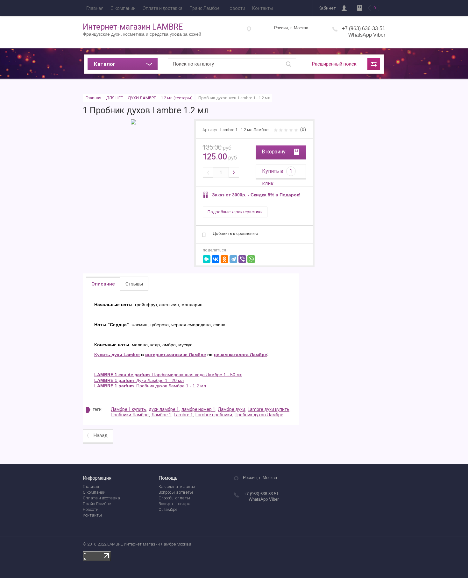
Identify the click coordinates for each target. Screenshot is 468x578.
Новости (235, 8)
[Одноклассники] (224, 259)
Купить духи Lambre (117, 354)
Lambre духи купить (268, 409)
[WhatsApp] (251, 259)
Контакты (262, 8)
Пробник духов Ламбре (259, 414)
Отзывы (134, 284)
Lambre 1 (183, 414)
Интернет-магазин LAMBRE (133, 27)
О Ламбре (168, 509)
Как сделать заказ (177, 486)
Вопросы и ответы (176, 492)
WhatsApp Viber (366, 35)
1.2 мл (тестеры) (177, 97)
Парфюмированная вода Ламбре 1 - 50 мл (168, 374)
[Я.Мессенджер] (206, 259)
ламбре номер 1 (198, 409)
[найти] (288, 64)
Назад (100, 436)
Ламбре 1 (161, 414)
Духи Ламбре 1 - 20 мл (139, 380)
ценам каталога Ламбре (240, 354)
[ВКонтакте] (215, 259)
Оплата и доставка (162, 8)
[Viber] (242, 259)
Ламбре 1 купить (128, 409)
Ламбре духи (231, 409)
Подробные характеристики (235, 211)
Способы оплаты (174, 498)
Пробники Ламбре (130, 414)
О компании (123, 8)
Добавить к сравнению (235, 233)
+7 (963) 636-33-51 (363, 28)
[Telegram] (233, 259)
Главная (94, 8)
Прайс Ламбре (204, 8)
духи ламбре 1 (164, 409)
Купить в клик (277, 174)
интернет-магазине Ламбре (175, 354)
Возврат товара (174, 503)
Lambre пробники (213, 414)
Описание (103, 284)
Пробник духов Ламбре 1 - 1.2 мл (150, 385)
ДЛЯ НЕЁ (114, 97)
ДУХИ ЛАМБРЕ (142, 97)
